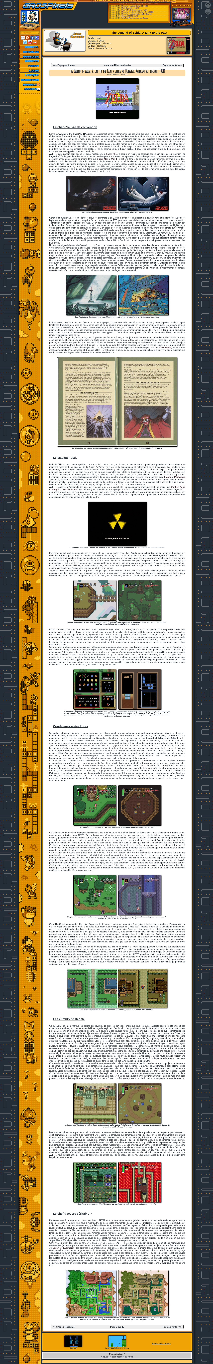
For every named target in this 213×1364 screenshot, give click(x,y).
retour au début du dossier (117, 65)
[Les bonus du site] (30, 61)
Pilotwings (179, 477)
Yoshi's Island (70, 489)
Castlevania (165, 347)
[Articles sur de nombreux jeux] (30, 52)
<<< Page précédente (64, 65)
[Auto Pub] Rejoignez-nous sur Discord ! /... (136, 18)
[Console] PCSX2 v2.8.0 (129, 16)
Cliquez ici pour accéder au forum (117, 1356)
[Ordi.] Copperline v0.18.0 (130, 8)
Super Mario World (107, 159)
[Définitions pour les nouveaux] (30, 75)
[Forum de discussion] (30, 66)
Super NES (111, 154)
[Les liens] (30, 70)
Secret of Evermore (63, 1248)
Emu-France (153, 4)
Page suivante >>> (172, 65)
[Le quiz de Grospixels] (30, 84)
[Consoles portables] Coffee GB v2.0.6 (134, 6)
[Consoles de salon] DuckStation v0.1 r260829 (137, 12)
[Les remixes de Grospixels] (30, 89)
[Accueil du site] (30, 47)
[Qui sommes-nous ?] (30, 80)
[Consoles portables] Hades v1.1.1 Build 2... (136, 14)
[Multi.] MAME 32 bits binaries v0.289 (134, 10)
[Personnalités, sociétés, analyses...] (30, 56)
